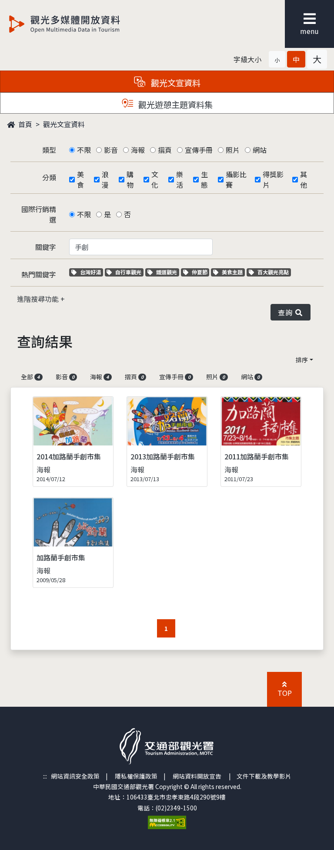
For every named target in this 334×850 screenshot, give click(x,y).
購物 (130, 179)
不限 (84, 150)
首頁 (24, 124)
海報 (138, 150)
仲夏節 (200, 272)
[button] (277, 59)
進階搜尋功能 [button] (38, 298)
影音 (111, 150)
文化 (154, 179)
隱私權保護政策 (136, 776)
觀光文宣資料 (64, 124)
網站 (260, 150)
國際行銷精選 (38, 214)
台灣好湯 (91, 272)
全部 (30, 376)
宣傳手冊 (199, 150)
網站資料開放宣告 (197, 776)
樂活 (179, 179)
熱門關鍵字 (38, 274)
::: (45, 776)
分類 (49, 177)
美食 (80, 179)
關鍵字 (45, 247)
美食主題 (233, 272)
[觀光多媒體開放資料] (78, 24)
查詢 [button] (287, 312)
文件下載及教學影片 (264, 776)
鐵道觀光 (167, 272)
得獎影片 (273, 179)
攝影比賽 (236, 179)
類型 (49, 150)
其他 (303, 179)
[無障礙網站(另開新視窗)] (167, 821)
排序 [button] (302, 359)
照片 (233, 150)
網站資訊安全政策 (75, 776)
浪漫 (105, 179)
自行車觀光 (128, 272)
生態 (204, 179)
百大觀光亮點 (273, 272)
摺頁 (165, 150)
